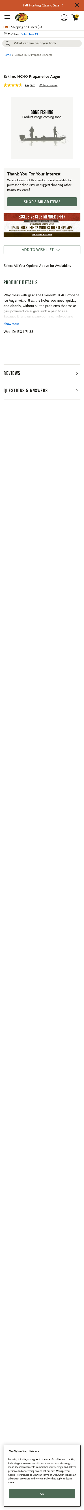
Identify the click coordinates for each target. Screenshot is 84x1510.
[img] (75, 17)
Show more (11, 324)
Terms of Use (50, 1474)
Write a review (48, 85)
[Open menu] (7, 17)
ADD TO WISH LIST (38, 249)
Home (7, 54)
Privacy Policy (43, 1478)
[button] (77, 5)
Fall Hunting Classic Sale (41, 5)
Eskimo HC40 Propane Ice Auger (32, 76)
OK (42, 1493)
